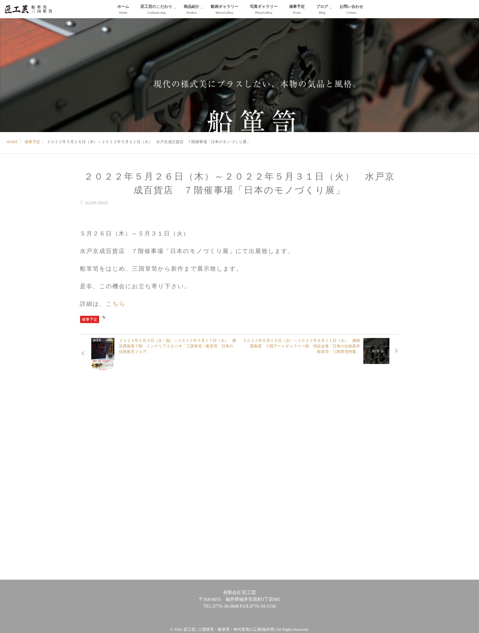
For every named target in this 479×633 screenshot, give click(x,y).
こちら (116, 304)
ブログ (322, 9)
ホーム (123, 9)
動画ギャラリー (225, 9)
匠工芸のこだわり (156, 9)
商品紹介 (191, 9)
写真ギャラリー (264, 9)
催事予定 (297, 9)
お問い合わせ (351, 9)
